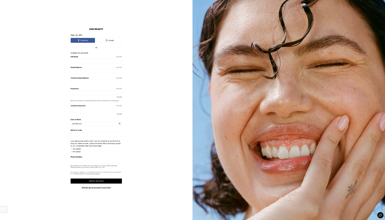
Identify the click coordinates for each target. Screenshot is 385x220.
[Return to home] (96, 29)
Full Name (96, 57)
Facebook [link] (84, 40)
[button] (380, 215)
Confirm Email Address (96, 78)
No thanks (77, 152)
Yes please (77, 149)
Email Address (96, 67)
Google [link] (111, 40)
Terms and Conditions (93, 173)
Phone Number (76, 157)
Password (96, 89)
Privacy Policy (79, 173)
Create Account (96, 181)
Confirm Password (96, 106)
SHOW (119, 97)
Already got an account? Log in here (96, 188)
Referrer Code (76, 130)
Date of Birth (76, 120)
